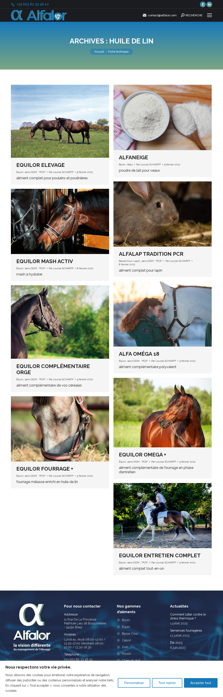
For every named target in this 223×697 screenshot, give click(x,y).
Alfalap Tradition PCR (151, 254)
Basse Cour (125, 260)
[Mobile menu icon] (209, 15)
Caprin (126, 640)
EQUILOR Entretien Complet (160, 555)
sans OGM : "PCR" (35, 172)
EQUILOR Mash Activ (44, 261)
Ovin (125, 647)
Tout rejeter (167, 683)
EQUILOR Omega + (142, 454)
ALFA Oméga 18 (139, 354)
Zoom (54, 121)
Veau (130, 164)
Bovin (122, 164)
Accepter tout (200, 683)
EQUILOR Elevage (40, 165)
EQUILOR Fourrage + (44, 469)
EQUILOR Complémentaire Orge (53, 369)
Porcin (126, 654)
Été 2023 (176, 642)
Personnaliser (134, 683)
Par (61, 172)
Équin (19, 172)
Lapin (136, 260)
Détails (66, 121)
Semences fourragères (186, 630)
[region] (111, 679)
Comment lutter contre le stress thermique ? (188, 616)
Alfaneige (133, 157)
